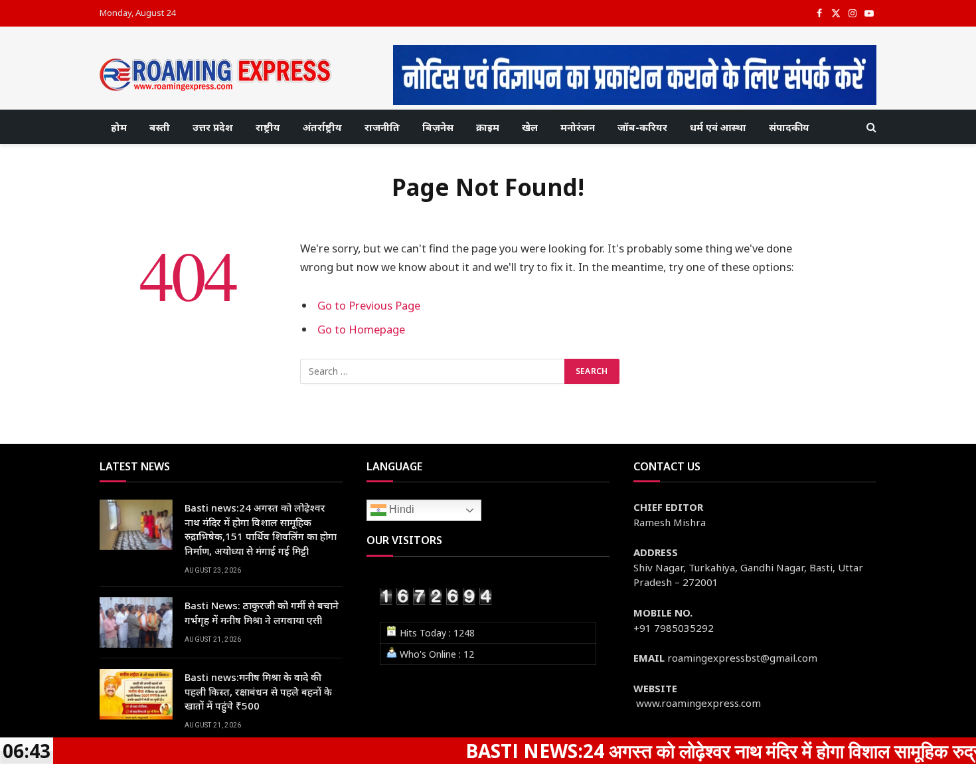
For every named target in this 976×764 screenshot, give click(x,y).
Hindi (400, 510)
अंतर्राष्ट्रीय (322, 127)
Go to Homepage (361, 329)
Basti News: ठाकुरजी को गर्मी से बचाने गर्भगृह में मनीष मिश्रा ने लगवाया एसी (262, 612)
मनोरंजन (577, 127)
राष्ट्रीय (268, 127)
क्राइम (487, 127)
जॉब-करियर (642, 127)
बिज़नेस (437, 127)
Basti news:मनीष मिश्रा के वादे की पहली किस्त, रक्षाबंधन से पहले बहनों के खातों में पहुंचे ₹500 (258, 691)
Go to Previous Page (368, 305)
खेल (530, 127)
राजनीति (382, 127)
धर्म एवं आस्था (718, 127)
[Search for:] (433, 371)
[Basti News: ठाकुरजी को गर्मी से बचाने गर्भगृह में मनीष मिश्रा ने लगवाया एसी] (136, 622)
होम (119, 127)
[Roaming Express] (216, 75)
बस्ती (159, 127)
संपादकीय (789, 127)
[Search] (870, 127)
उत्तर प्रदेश (213, 127)
